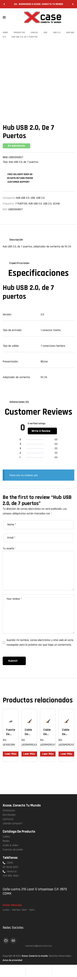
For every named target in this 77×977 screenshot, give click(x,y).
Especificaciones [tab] (19, 263)
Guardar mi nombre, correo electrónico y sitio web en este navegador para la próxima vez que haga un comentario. (40, 642)
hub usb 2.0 (35, 204)
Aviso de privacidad (12, 960)
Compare (15, 715)
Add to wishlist (10, 715)
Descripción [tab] (16, 240)
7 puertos (21, 204)
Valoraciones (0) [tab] (19, 402)
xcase (56, 204)
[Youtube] (13, 940)
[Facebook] (6, 940)
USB (33, 198)
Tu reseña (9, 548)
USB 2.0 (40, 198)
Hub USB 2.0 (22, 198)
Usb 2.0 (47, 204)
